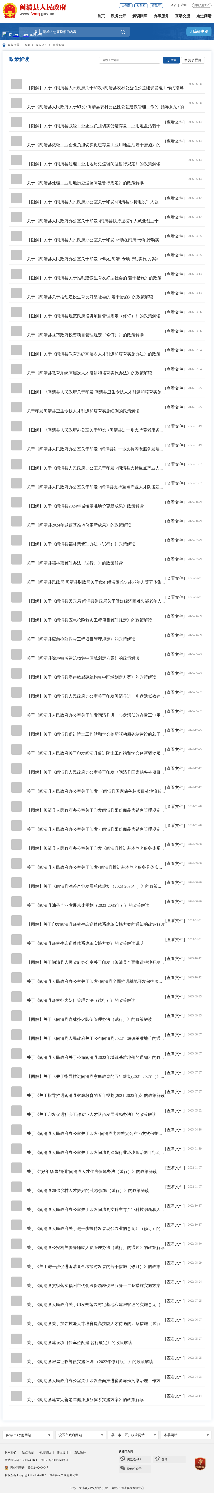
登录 (173, 5)
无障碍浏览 (199, 31)
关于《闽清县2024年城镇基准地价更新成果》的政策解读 (79, 525)
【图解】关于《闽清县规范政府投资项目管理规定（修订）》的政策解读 (93, 316)
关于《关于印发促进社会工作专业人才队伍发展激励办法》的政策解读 (91, 1114)
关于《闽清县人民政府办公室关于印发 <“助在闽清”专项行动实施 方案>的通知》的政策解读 (111, 259)
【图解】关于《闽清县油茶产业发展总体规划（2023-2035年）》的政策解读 (96, 886)
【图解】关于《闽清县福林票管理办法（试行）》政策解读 (81, 544)
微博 (164, 1459)
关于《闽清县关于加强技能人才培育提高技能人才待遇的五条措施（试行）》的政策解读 (108, 1323)
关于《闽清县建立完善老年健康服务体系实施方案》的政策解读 (85, 1399)
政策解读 (58, 45)
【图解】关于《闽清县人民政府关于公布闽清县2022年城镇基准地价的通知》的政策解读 (108, 1038)
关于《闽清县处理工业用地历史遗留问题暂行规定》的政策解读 (85, 183)
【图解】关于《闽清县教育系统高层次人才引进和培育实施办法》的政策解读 (98, 354)
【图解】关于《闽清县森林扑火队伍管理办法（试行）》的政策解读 (89, 1019)
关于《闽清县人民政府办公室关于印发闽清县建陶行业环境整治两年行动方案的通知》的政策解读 (116, 1152)
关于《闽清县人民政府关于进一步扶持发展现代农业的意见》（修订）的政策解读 (102, 1228)
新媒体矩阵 (126, 1451)
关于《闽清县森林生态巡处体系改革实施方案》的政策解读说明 (85, 943)
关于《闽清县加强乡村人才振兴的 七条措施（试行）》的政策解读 (88, 1190)
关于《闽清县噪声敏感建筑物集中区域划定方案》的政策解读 (83, 658)
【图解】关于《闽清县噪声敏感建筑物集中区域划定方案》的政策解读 (91, 677)
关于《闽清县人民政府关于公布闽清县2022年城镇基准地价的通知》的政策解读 (100, 1057)
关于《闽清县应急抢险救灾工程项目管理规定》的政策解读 (81, 639)
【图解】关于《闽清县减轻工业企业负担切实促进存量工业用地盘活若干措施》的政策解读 (110, 125)
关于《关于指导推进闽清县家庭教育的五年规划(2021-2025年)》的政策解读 (96, 1095)
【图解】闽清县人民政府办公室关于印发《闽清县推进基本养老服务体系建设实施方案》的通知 (114, 848)
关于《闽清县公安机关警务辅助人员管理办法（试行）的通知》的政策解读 (96, 1247)
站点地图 (28, 1452)
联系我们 (10, 1452)
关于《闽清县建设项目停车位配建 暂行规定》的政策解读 (79, 1342)
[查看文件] (175, 122)
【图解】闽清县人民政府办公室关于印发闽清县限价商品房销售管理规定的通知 (100, 810)
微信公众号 (134, 1468)
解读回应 (140, 16)
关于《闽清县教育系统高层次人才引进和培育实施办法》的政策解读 (89, 373)
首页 (101, 16)
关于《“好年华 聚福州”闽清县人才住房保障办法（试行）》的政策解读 (92, 1171)
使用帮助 (45, 1452)
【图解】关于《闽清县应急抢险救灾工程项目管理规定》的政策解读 (89, 620)
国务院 (125, 5)
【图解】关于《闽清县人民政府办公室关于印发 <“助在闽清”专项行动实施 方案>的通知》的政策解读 (120, 240)
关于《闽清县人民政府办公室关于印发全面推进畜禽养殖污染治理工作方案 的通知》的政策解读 (115, 1380)
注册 (184, 5)
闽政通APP (134, 1459)
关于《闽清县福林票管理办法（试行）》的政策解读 (75, 563)
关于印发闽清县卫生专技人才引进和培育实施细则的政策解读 (83, 411)
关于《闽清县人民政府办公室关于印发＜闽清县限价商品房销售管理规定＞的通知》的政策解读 (114, 829)
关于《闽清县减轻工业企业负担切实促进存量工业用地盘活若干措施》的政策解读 (102, 144)
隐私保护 (80, 1452)
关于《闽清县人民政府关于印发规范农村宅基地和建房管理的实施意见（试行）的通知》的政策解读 (119, 1304)
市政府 (156, 5)
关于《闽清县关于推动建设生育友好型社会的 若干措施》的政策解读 (90, 297)
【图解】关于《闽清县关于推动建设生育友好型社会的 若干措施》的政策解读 (98, 278)
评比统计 (62, 1452)
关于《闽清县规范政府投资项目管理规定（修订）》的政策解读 (85, 335)
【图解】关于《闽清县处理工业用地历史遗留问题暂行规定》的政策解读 (93, 164)
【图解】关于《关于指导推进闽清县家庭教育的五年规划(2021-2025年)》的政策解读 (104, 1076)
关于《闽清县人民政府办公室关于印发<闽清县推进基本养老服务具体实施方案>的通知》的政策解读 (119, 867)
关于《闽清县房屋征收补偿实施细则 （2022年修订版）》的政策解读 (90, 1361)
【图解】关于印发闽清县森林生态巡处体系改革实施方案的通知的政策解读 (96, 924)
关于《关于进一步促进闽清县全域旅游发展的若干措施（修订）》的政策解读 (98, 1266)
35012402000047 (38, 1467)
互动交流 (182, 16)
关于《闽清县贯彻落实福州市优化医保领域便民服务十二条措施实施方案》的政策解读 (106, 1285)
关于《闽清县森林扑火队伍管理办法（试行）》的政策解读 (81, 1000)
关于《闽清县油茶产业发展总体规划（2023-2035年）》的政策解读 (88, 905)
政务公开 (118, 16)
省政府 (141, 5)
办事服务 (161, 16)
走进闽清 (203, 16)
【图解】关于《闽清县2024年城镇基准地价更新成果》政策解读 (85, 506)
